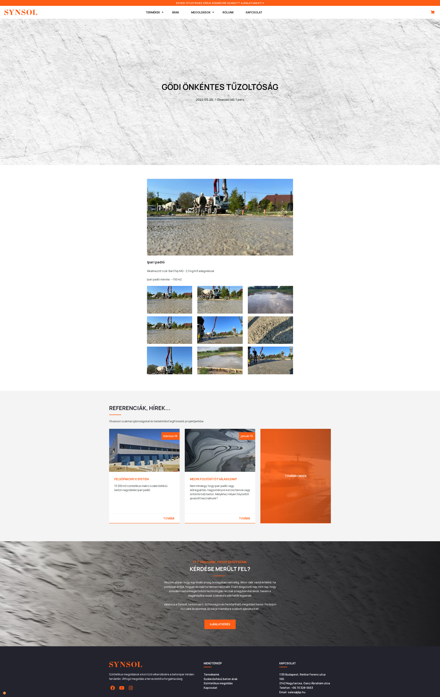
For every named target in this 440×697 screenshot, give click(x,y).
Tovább (168, 518)
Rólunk (228, 12)
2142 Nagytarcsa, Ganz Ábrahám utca (304, 683)
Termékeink (211, 674)
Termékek (153, 12)
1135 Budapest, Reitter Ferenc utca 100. (302, 677)
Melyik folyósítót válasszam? (137, 479)
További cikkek (220, 476)
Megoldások (201, 12)
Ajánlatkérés (220, 624)
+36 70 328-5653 (302, 688)
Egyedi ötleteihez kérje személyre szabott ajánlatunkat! (219, 3)
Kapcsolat (254, 12)
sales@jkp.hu (296, 692)
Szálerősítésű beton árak (220, 679)
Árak (175, 12)
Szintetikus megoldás (218, 683)
